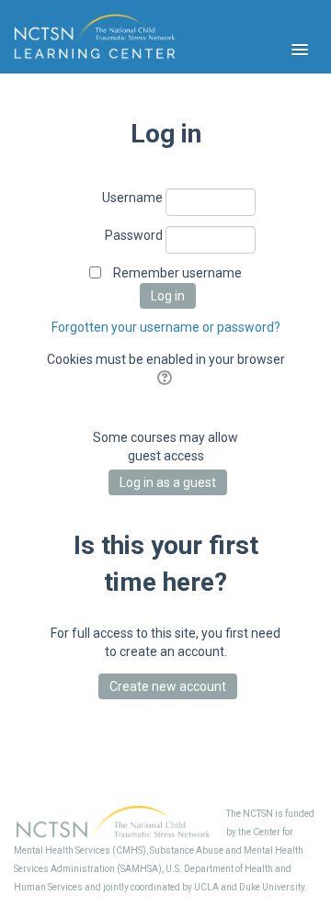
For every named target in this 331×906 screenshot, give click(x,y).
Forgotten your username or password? (165, 327)
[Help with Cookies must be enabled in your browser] (165, 377)
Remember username (177, 273)
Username (132, 197)
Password (134, 235)
